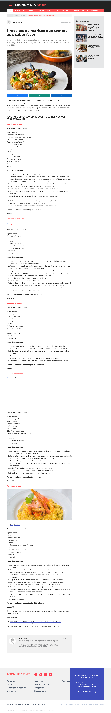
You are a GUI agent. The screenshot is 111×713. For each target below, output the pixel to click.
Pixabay (11, 524)
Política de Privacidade (96, 704)
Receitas (23, 15)
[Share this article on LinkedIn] (61, 95)
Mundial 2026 (95, 10)
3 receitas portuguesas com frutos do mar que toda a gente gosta (35, 621)
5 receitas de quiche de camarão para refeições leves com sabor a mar (37, 626)
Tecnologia (75, 10)
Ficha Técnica (42, 704)
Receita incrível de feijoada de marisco (25, 624)
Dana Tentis (17, 524)
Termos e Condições (80, 704)
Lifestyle (56, 10)
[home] (57, 5)
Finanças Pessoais (20, 10)
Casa (48, 10)
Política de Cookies (67, 704)
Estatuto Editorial (30, 704)
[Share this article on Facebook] (17, 95)
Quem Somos (19, 704)
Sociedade (65, 10)
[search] (102, 5)
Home (10, 10)
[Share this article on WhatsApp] (39, 95)
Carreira (41, 10)
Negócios (85, 10)
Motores (32, 10)
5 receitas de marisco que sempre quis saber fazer (41, 15)
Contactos (10, 704)
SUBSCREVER (87, 691)
